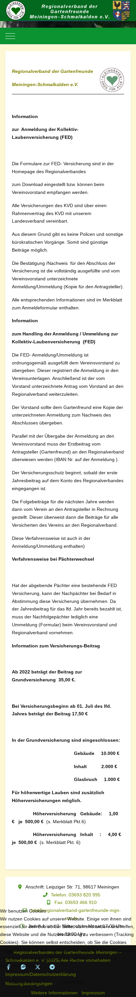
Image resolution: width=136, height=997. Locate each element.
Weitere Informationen (54, 992)
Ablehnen (73, 982)
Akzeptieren (25, 982)
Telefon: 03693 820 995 (75, 894)
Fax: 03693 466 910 (75, 902)
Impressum (93, 992)
